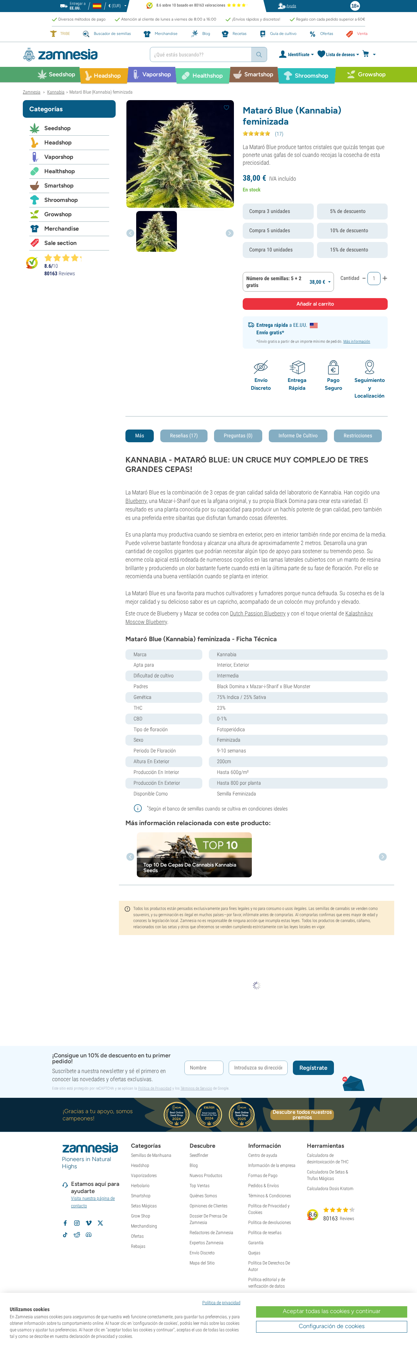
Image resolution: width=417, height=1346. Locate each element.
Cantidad (349, 278)
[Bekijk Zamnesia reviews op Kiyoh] (32, 263)
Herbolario (140, 1185)
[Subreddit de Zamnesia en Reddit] (77, 1235)
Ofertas (137, 1236)
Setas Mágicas (144, 1205)
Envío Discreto (202, 1252)
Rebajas (138, 1246)
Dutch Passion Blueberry (258, 613)
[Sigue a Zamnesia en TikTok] (65, 1235)
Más (139, 435)
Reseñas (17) (184, 435)
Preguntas (238, 435)
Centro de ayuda (262, 1155)
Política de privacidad (221, 1302)
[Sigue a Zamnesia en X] (100, 1223)
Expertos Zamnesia (206, 1242)
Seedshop (57, 128)
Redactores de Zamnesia (211, 1232)
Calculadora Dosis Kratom (330, 1188)
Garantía (256, 1242)
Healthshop (59, 171)
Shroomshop (61, 200)
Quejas (254, 1252)
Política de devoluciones (269, 1222)
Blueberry (136, 500)
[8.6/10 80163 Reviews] (65, 258)
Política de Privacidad (154, 1088)
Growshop (58, 214)
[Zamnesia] (81, 54)
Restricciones (358, 435)
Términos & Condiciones (269, 1195)
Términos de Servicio (196, 1088)
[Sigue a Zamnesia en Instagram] (77, 1223)
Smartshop (59, 185)
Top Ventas (199, 1185)
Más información (356, 341)
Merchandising (144, 1226)
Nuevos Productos (206, 1175)
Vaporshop (58, 156)
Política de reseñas (264, 1232)
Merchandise (61, 228)
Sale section (60, 243)
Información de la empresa (271, 1165)
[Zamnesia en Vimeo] (88, 1223)
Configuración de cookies (332, 1326)
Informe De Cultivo (298, 435)
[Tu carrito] (370, 54)
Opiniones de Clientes (208, 1205)
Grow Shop (140, 1215)
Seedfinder (199, 1155)
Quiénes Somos (203, 1195)
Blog (194, 1165)
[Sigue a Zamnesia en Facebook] (65, 1223)
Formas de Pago (263, 1175)
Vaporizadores (144, 1175)
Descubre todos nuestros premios (302, 1115)
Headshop (58, 142)
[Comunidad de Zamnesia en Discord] (88, 1235)
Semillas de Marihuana (151, 1155)
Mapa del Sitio (202, 1262)
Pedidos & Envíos (263, 1185)
